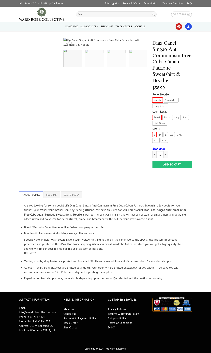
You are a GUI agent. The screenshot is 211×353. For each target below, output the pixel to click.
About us (68, 309)
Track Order (70, 323)
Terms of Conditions (120, 323)
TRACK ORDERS (124, 26)
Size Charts (70, 327)
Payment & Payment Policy (79, 318)
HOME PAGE (71, 26)
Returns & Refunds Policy (123, 314)
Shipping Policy (117, 318)
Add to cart (172, 164)
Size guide (158, 148)
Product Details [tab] (31, 194)
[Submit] (153, 14)
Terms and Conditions (173, 3)
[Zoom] (68, 42)
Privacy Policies (151, 3)
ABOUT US (140, 26)
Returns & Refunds (131, 3)
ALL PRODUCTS (88, 26)
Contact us (69, 314)
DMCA (111, 327)
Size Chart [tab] (52, 194)
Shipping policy (112, 3)
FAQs (189, 3)
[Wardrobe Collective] (45, 14)
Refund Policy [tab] (71, 194)
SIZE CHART (107, 26)
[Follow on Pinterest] (179, 26)
